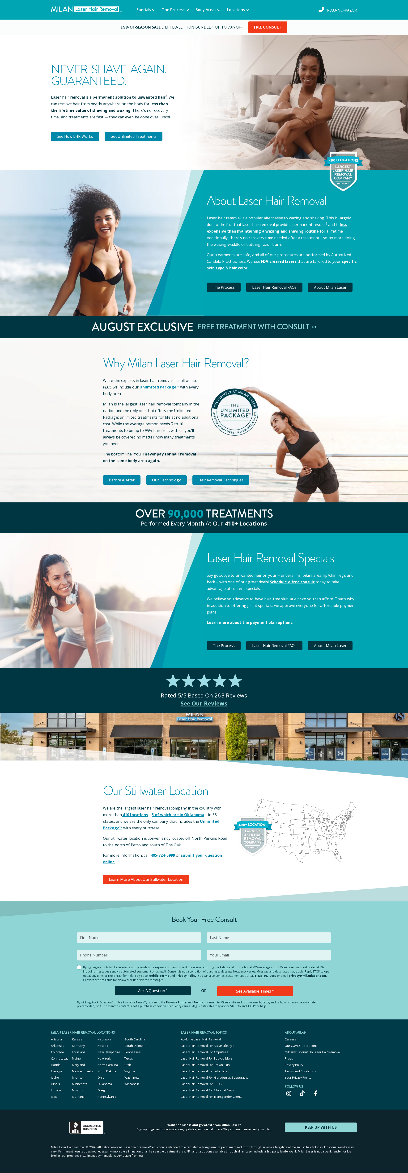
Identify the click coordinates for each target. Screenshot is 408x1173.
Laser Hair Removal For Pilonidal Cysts (207, 1090)
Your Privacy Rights (298, 1077)
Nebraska (104, 1039)
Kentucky (78, 1046)
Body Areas (206, 9)
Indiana (56, 1090)
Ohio (101, 1077)
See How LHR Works (75, 136)
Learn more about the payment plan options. (250, 622)
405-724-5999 (163, 855)
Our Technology (166, 480)
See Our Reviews (204, 703)
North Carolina (108, 1065)
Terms (198, 1002)
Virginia (129, 1071)
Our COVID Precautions (301, 1046)
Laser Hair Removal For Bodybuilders (207, 1058)
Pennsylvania (107, 1096)
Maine (76, 1058)
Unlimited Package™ (159, 387)
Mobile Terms (159, 976)
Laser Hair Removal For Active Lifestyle (207, 1046)
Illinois (55, 1084)
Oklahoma (105, 1084)
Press (289, 1058)
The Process (173, 9)
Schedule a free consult (292, 581)
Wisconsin (131, 1084)
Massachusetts (83, 1071)
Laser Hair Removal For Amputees (204, 1052)
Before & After (122, 480)
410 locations (135, 814)
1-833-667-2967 (265, 976)
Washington (132, 1077)
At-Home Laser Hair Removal (201, 1039)
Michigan (78, 1077)
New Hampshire (109, 1052)
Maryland (78, 1065)
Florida (55, 1065)
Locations (236, 9)
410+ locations (246, 523)
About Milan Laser (330, 287)
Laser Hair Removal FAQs (274, 287)
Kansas (77, 1039)
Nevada (103, 1046)
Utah (127, 1065)
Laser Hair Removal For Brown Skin (205, 1065)
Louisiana (78, 1052)
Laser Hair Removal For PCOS (201, 1084)
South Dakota (134, 1046)
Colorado (57, 1052)
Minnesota (79, 1084)
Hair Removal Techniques (220, 480)
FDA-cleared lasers (279, 261)
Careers (290, 1039)
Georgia (56, 1071)
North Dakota (107, 1071)
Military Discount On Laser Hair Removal (312, 1052)
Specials (143, 9)
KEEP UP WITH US (321, 1127)
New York (104, 1058)
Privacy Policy (186, 976)
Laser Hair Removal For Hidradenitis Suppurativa (215, 1077)
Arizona (56, 1039)
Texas (128, 1058)
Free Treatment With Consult (254, 327)
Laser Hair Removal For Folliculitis (204, 1071)
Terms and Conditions (300, 1071)
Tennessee (132, 1052)
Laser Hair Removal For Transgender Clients (211, 1096)
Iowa (54, 1096)
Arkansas (57, 1046)
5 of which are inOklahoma (178, 814)
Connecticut (59, 1058)
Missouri (78, 1090)
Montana (78, 1096)
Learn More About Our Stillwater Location (146, 879)
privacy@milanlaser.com (307, 976)
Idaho (55, 1077)
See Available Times (255, 991)
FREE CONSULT (267, 27)
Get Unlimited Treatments (133, 136)
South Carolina (134, 1039)
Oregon (103, 1090)
